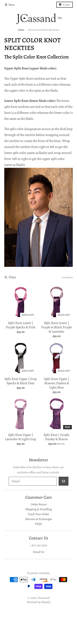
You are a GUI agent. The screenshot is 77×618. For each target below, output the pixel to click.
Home (21, 30)
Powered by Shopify (38, 602)
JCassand (44, 598)
